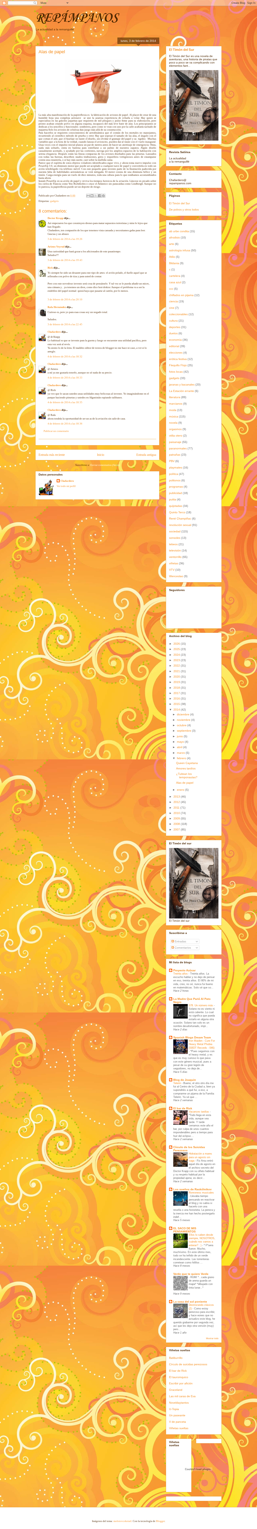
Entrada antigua (146, 454)
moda (172, 410)
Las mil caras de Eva (182, 1396)
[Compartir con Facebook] (100, 196)
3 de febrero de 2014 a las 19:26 (65, 238)
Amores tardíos (186, 768)
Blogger (160, 1521)
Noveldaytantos (179, 1402)
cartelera (174, 275)
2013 (177, 796)
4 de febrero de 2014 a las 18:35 (65, 402)
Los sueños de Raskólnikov (192, 1189)
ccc (171, 288)
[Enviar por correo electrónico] (88, 196)
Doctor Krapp (55, 218)
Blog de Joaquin (184, 1079)
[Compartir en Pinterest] (103, 196)
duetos (173, 333)
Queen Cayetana (187, 763)
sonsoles (174, 537)
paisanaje (175, 442)
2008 (177, 823)
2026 (177, 643)
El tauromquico (178, 1377)
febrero (182, 758)
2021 (177, 671)
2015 (177, 704)
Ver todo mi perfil (66, 486)
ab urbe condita (179, 231)
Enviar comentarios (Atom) (105, 464)
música (173, 416)
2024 (177, 654)
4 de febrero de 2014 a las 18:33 (65, 377)
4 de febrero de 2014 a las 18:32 (65, 356)
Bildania (174, 263)
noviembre (184, 719)
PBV (171, 461)
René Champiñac (180, 518)
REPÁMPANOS (76, 18)
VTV (171, 569)
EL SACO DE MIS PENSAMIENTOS (184, 1230)
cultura (173, 320)
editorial (174, 346)
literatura (174, 397)
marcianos (175, 403)
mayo (181, 741)
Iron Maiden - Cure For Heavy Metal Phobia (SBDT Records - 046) (202, 1044)
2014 (177, 709)
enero (181, 789)
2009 (177, 818)
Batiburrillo (176, 1357)
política (173, 474)
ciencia (173, 301)
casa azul (175, 282)
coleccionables (178, 314)
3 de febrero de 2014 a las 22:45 (65, 324)
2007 (177, 829)
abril (180, 747)
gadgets (54, 201)
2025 (177, 649)
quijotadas (175, 505)
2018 (177, 687)
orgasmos (175, 429)
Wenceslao (176, 576)
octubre (182, 725)
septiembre (184, 730)
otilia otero (175, 435)
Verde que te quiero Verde (190, 1273)
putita (172, 499)
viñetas (173, 563)
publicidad (175, 493)
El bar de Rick (182, 1108)
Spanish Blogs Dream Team (192, 1037)
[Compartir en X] (96, 196)
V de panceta (177, 1421)
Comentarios (182, 947)
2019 (177, 682)
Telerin (177, 1083)
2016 (177, 698)
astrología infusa (179, 250)
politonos (175, 480)
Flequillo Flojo (178, 365)
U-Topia (174, 1409)
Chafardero (54, 331)
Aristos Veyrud (56, 246)
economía (175, 339)
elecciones (176, 352)
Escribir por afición (181, 1383)
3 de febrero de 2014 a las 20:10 (65, 299)
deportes (174, 327)
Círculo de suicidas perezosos (188, 1364)
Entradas (180, 941)
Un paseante (177, 1415)
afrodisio (174, 237)
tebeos (173, 544)
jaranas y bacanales (182, 384)
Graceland (175, 1389)
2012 (177, 802)
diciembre (183, 714)
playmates (175, 467)
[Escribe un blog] (92, 196)
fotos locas (176, 371)
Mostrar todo (212, 1338)
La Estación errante (181, 391)
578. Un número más (201, 1005)
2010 (177, 813)
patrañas (174, 454)
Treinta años (181, 973)
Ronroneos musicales (201, 1192)
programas (176, 486)
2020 (177, 676)
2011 (176, 807)
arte (171, 243)
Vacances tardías (199, 1111)
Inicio (100, 454)
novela (173, 422)
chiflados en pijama (181, 295)
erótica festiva (178, 359)
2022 (177, 665)
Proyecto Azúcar (184, 970)
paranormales (178, 448)
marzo (181, 752)
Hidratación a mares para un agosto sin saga (200, 1157)
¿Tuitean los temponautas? (186, 775)
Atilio (172, 256)
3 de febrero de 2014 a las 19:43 (65, 260)
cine (171, 307)
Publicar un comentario (56, 431)
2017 (177, 693)
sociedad (175, 531)
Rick (50, 267)
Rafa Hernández (57, 307)
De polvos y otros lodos (184, 209)
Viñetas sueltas (178, 1428)
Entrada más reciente (52, 454)
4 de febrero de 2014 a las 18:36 (65, 423)
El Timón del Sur (181, 49)
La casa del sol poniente (190, 1301)
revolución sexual (180, 525)
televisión (175, 550)
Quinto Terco (177, 512)
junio (180, 736)
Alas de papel (184, 782)
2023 (177, 660)
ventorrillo (175, 556)
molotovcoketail (122, 1521)
